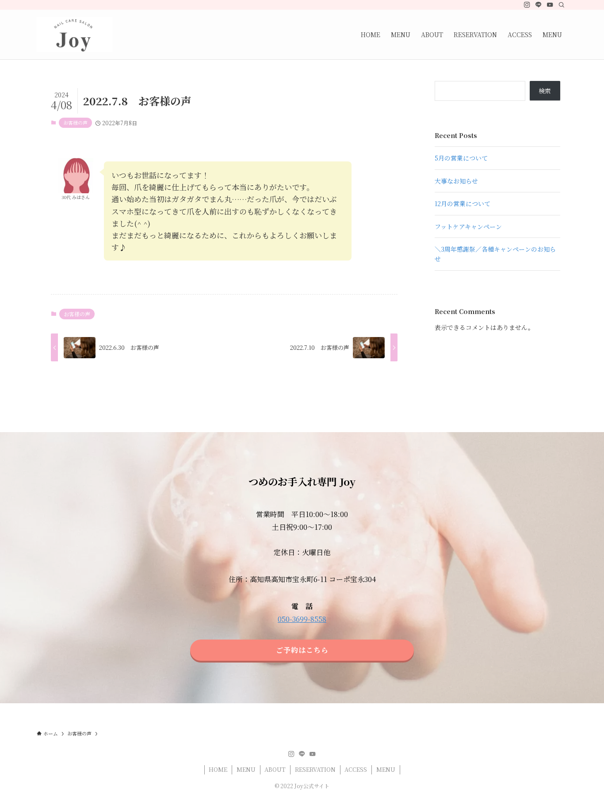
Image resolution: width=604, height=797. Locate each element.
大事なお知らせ (456, 180)
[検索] (561, 5)
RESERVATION (315, 769)
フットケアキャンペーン (468, 226)
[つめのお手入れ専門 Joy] (74, 34)
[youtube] (550, 5)
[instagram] (527, 5)
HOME (218, 769)
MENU (246, 769)
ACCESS (355, 769)
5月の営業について (461, 157)
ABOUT (275, 769)
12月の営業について (462, 203)
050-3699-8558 (302, 619)
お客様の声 (75, 122)
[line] (538, 5)
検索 (545, 90)
